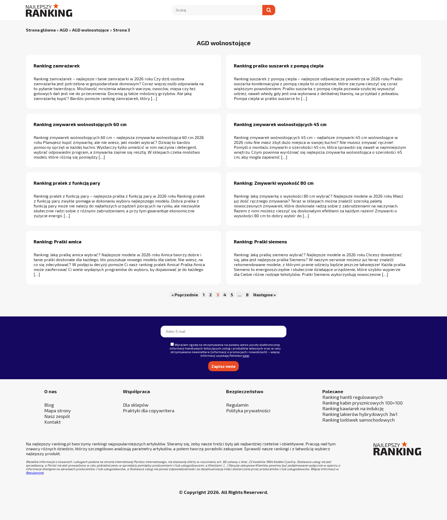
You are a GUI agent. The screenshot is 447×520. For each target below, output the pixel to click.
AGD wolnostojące (90, 29)
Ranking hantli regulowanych (352, 397)
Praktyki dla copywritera (148, 410)
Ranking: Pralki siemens (260, 241)
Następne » (264, 294)
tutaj (246, 355)
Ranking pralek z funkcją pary (67, 183)
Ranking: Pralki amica (57, 241)
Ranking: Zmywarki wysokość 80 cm (274, 183)
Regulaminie (34, 472)
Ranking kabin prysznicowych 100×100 (362, 403)
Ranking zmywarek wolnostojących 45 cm (280, 124)
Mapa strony (57, 410)
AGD (64, 29)
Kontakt (52, 422)
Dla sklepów (135, 405)
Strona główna (41, 29)
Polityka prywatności (248, 410)
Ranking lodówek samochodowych (358, 420)
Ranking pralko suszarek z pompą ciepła (279, 65)
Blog (49, 405)
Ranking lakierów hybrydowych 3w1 (360, 414)
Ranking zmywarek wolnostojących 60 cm (80, 124)
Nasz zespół (57, 416)
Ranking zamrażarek (57, 65)
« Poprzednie (185, 294)
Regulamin (237, 405)
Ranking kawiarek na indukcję (353, 408)
